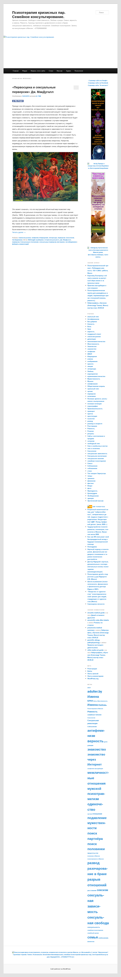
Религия (90, 431)
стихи (89, 471)
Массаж (59, 71)
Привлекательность (95, 408)
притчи (90, 414)
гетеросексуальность (52, 240)
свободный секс (93, 443)
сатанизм (90, 441)
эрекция (90, 498)
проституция (92, 416)
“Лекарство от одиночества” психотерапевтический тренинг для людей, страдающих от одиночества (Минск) (97, 596)
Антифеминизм (93, 319)
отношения (97, 813)
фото (89, 488)
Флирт (89, 486)
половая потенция (94, 403)
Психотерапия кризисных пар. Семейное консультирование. (38, 14)
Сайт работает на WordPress (60, 969)
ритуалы (90, 433)
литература (53, 238)
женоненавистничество (96, 341)
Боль (89, 326)
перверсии (61, 238)
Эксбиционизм (17, 240)
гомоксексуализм (24, 238)
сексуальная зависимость (97, 453)
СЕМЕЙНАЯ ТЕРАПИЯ (94, 715)
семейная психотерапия (96, 461)
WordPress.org (92, 678)
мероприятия (92, 374)
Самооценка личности (95, 604)
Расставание (92, 426)
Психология (79, 71)
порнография (92, 406)
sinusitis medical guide (96, 613)
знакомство (91, 349)
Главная (16, 71)
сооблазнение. (103, 938)
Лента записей (92, 673)
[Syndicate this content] (89, 506)
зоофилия (35, 238)
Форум (24, 71)
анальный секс (93, 316)
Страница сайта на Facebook (98, 83)
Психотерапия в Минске (95, 708)
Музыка (90, 381)
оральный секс (93, 389)
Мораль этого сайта (38, 71)
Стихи (51, 71)
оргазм (90, 391)
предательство (92, 853)
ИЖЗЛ (89, 354)
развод (90, 421)
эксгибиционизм (71, 242)
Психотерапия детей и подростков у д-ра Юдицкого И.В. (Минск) (97, 576)
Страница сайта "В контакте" (98, 85)
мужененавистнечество (96, 376)
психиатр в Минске (93, 856)
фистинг (90, 483)
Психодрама (92, 547)
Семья (89, 463)
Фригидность (92, 491)
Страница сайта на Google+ (98, 80)
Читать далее (19, 232)
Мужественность (93, 379)
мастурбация (99, 768)
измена (90, 359)
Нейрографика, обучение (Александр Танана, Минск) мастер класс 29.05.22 (97, 305)
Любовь (90, 371)
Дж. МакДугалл (65, 240)
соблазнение (92, 468)
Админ (68, 71)
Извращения (43, 238)
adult (89, 687)
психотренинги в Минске (95, 859)
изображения (92, 361)
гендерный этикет (94, 334)
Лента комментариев (95, 676)
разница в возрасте (94, 423)
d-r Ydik (38, 96)
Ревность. (91, 428)
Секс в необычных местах (97, 446)
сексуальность (93, 927)
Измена (92, 705)
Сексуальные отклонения (29, 242)
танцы (89, 476)
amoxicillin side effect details (98, 620)
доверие (90, 745)
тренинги (90, 478)
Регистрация (92, 668)
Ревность (92, 711)
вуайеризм (40, 240)
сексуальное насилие (95, 458)
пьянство (91, 418)
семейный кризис (93, 933)
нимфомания (92, 384)
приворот (91, 411)
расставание (91, 890)
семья (92, 937)
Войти (89, 671)
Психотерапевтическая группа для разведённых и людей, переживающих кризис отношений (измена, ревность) (98, 295)
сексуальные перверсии (47, 242)
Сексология (70, 238)
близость (90, 324)
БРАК (90, 700)
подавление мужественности (97, 822)
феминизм (91, 481)
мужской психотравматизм (96, 793)
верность (91, 331)
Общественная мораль (96, 386)
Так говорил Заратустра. (96, 473)
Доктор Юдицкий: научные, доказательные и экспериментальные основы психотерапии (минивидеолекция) (98, 566)
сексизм (102, 890)
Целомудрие (92, 493)
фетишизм (61, 242)
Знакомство (92, 346)
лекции (90, 366)
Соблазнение (92, 466)
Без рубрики (92, 321)
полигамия (91, 396)
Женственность (93, 344)
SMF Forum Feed (99, 506)
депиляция (91, 339)
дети (105, 742)
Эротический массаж (95, 501)
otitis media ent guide (95, 650)
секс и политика (93, 448)
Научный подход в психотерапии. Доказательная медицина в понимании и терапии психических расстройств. (98, 554)
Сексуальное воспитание (97, 456)
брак (89, 329)
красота (90, 364)
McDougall (31, 240)
